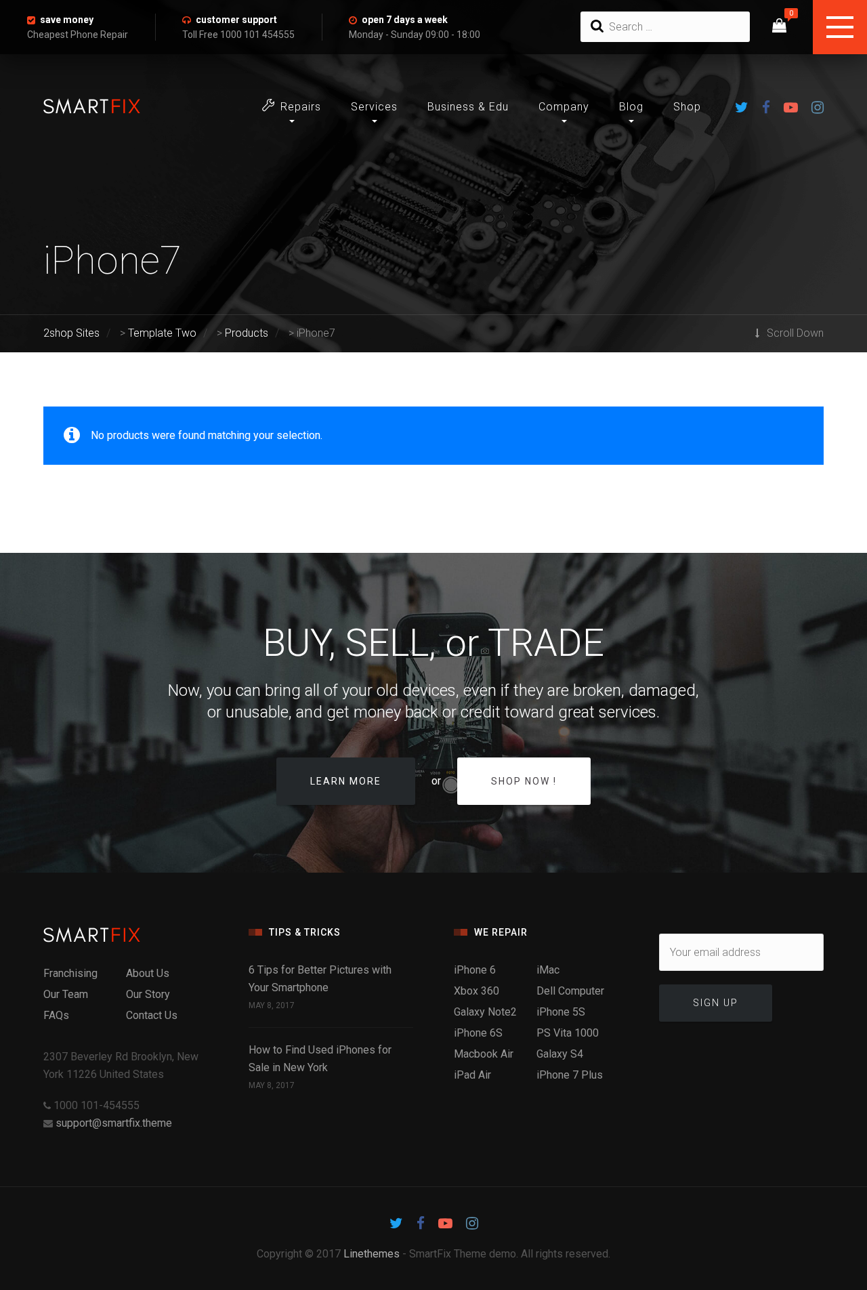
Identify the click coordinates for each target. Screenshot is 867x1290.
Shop (687, 106)
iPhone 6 (475, 969)
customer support (236, 19)
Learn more (345, 781)
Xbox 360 (476, 990)
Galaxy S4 (559, 1053)
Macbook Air (483, 1053)
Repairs (300, 106)
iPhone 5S (560, 1011)
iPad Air (472, 1074)
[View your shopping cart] (779, 27)
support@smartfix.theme (114, 1123)
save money (66, 19)
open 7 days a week (405, 19)
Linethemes (371, 1253)
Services (374, 106)
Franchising (70, 973)
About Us (147, 973)
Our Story (148, 994)
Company (563, 106)
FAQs (56, 1015)
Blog (631, 106)
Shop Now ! (524, 781)
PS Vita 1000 (567, 1032)
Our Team (65, 994)
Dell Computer (570, 990)
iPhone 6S (478, 1032)
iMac (547, 969)
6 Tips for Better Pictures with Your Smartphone (320, 978)
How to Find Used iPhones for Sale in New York (320, 1058)
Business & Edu (468, 106)
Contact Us (151, 1015)
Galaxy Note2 (485, 1011)
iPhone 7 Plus (569, 1074)
